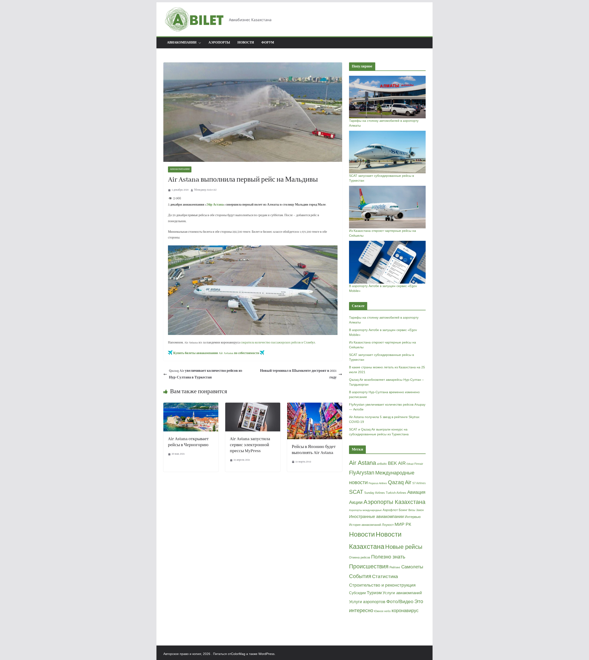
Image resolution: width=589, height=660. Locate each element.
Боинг (403, 510)
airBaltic (382, 463)
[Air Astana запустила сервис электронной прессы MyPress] (252, 406)
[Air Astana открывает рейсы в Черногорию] (190, 406)
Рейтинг (395, 567)
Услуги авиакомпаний (402, 593)
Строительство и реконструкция (382, 585)
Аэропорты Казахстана (394, 502)
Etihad (410, 463)
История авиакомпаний (365, 524)
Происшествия (369, 566)
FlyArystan (361, 473)
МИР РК (403, 524)
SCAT (356, 492)
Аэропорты (219, 43)
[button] (198, 43)
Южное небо (382, 611)
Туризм (374, 592)
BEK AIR (397, 463)
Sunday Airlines (374, 492)
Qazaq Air (399, 482)
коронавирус (405, 610)
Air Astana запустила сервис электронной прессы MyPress (250, 445)
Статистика (385, 576)
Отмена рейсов (359, 557)
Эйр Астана (214, 205)
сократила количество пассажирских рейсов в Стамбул (277, 343)
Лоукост (388, 524)
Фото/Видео (399, 601)
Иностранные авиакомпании (376, 516)
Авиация (416, 492)
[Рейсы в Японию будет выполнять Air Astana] (314, 406)
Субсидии (357, 593)
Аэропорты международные (365, 510)
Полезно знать (388, 557)
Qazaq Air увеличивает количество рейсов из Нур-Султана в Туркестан (205, 374)
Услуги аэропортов (367, 601)
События (360, 576)
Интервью (413, 517)
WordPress (266, 654)
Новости (245, 43)
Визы (411, 510)
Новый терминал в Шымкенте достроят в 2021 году (298, 374)
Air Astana (362, 462)
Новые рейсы (403, 546)
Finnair (418, 463)
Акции (356, 502)
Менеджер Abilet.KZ (205, 190)
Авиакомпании (180, 169)
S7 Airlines (419, 483)
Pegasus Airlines (378, 483)
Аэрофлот (390, 510)
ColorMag (238, 654)
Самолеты (412, 566)
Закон (420, 510)
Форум (267, 43)
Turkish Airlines (396, 492)
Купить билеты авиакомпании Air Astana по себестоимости (216, 353)
